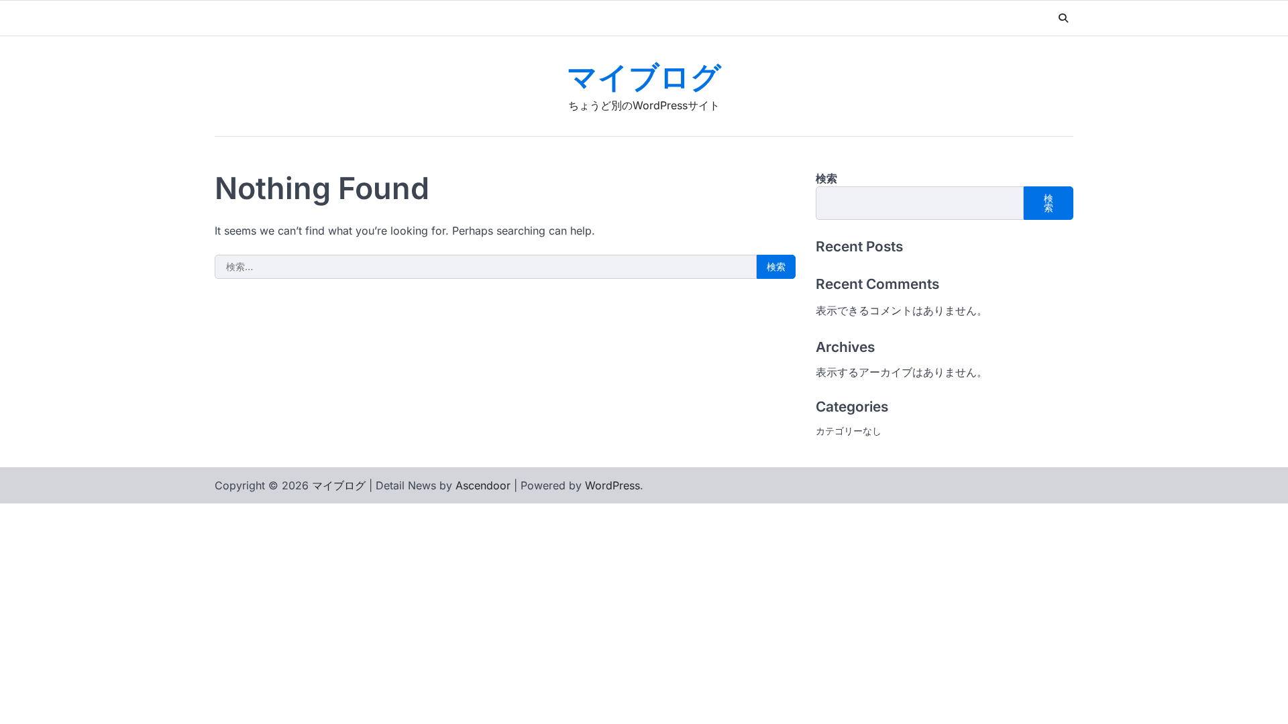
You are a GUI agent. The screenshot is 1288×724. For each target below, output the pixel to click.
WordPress (612, 485)
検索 (826, 178)
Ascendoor (483, 485)
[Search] (1063, 18)
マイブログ (644, 79)
